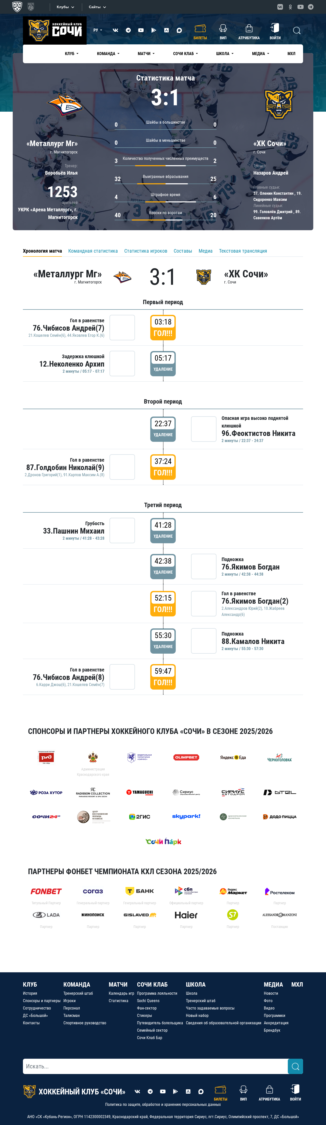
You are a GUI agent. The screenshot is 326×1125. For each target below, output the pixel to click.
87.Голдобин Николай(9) (65, 467)
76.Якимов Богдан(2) (255, 601)
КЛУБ (30, 984)
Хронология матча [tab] (42, 251)
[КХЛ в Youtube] (300, 7)
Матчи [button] (145, 53)
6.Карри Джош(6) (51, 684)
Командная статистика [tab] (93, 251)
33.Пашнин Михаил (73, 530)
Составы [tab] (183, 251)
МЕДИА (273, 984)
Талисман (71, 1015)
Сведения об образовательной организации (223, 1022)
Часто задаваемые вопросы (210, 1008)
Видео (269, 1008)
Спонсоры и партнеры (42, 1000)
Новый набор (197, 1015)
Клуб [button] (70, 53)
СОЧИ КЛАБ (152, 984)
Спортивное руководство (84, 1022)
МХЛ (291, 53)
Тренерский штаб (78, 993)
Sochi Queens (148, 1000)
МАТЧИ (118, 984)
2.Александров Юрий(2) (242, 608)
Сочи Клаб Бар (149, 1037)
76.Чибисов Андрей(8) (68, 677)
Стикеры (144, 1015)
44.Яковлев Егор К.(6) (85, 335)
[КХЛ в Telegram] (311, 7)
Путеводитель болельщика (160, 1022)
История (30, 993)
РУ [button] (96, 30)
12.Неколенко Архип (71, 363)
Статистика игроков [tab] (145, 251)
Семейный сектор (152, 1030)
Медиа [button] (259, 53)
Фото (268, 1000)
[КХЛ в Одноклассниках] (290, 7)
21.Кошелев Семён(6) (47, 335)
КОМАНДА (76, 984)
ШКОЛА (196, 984)
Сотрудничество (37, 1008)
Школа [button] (223, 53)
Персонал (71, 1008)
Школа (191, 993)
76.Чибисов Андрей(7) (68, 328)
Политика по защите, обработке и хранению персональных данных (163, 1104)
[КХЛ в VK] (280, 7)
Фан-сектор (147, 1008)
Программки (274, 1015)
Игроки (69, 1000)
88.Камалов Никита (253, 641)
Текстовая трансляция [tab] (243, 251)
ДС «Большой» (35, 1015)
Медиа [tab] (206, 251)
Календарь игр (121, 993)
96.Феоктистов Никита (258, 433)
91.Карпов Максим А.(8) (83, 474)
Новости (271, 993)
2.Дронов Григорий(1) (43, 474)
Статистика (118, 1000)
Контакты (31, 1022)
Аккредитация (276, 1022)
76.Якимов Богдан (251, 566)
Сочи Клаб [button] (184, 53)
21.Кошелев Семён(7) (85, 684)
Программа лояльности (157, 993)
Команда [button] (106, 53)
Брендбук (272, 1030)
